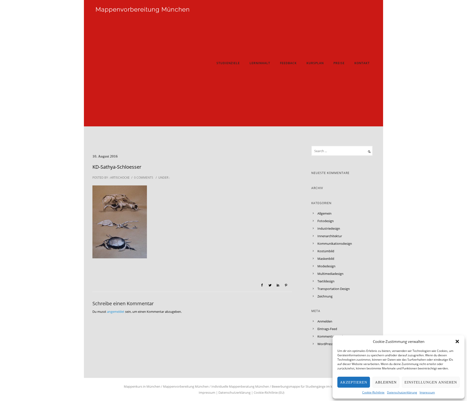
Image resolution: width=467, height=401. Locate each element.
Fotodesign (325, 221)
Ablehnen (386, 382)
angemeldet (115, 311)
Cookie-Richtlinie (373, 392)
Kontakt (362, 63)
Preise (339, 63)
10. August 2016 (105, 156)
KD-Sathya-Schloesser (116, 167)
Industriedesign (328, 228)
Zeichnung (324, 296)
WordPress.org (328, 344)
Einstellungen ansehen (430, 382)
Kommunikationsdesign (334, 243)
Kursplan (315, 63)
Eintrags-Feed (327, 329)
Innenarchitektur (329, 236)
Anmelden (324, 321)
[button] (457, 341)
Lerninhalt (260, 63)
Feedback (288, 63)
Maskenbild (325, 258)
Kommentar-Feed (330, 336)
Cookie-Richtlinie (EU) (269, 392)
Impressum (427, 392)
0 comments (143, 177)
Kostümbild (325, 251)
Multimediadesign (330, 273)
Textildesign (325, 281)
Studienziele (228, 63)
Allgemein (324, 213)
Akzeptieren (353, 382)
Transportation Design (333, 289)
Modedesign (326, 266)
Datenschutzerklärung (402, 392)
